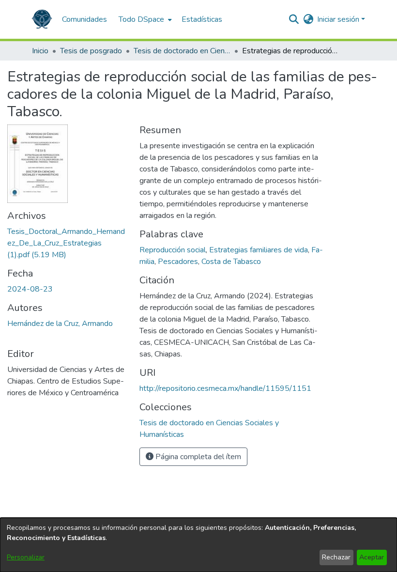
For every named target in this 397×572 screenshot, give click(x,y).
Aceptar (371, 557)
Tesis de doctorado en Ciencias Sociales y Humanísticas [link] (182, 51)
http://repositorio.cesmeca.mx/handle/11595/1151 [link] (225, 388)
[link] (66, 243)
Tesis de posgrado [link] (91, 51)
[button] (41, 19)
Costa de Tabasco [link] (231, 261)
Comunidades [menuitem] (84, 19)
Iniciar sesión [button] (339, 19)
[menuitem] (144, 19)
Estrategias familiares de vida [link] (258, 250)
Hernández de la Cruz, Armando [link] (60, 323)
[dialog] (198, 545)
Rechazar (336, 557)
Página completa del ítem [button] (197, 456)
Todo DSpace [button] (141, 19)
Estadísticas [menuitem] (202, 19)
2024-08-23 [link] (30, 289)
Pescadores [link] (178, 261)
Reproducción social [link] (172, 250)
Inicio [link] (40, 51)
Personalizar (26, 557)
